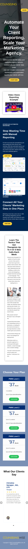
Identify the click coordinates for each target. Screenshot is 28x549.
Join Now (7, 156)
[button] (1, 502)
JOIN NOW (14, 399)
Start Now (14, 80)
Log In (24, 10)
